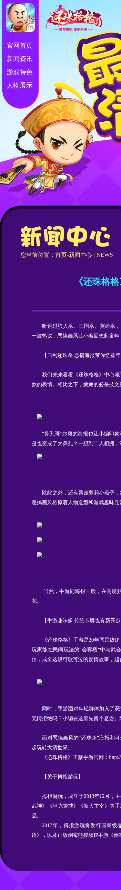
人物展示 (20, 85)
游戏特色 (20, 72)
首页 (61, 255)
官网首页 (20, 45)
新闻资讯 (20, 58)
